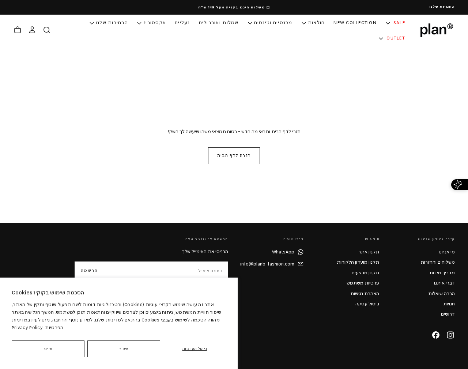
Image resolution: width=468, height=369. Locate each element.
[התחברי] (32, 30)
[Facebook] (435, 335)
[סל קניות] (17, 30)
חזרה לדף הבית (234, 156)
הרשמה (89, 270)
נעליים (182, 22)
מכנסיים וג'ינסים (273, 22)
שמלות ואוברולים (219, 22)
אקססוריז (154, 22)
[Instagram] (450, 335)
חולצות (316, 22)
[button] (46, 30)
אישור (124, 348)
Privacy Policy (27, 327)
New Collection (355, 22)
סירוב (48, 348)
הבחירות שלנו (112, 22)
